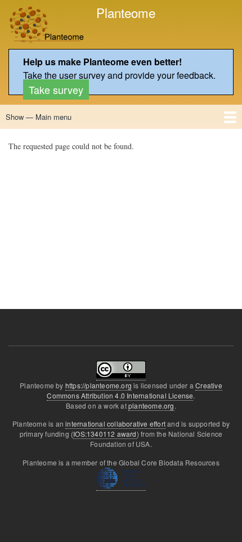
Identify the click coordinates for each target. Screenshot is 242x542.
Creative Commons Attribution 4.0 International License (134, 390)
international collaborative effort (115, 423)
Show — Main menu (38, 116)
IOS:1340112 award (104, 433)
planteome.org (151, 405)
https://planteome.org (98, 385)
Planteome (125, 12)
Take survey (56, 89)
